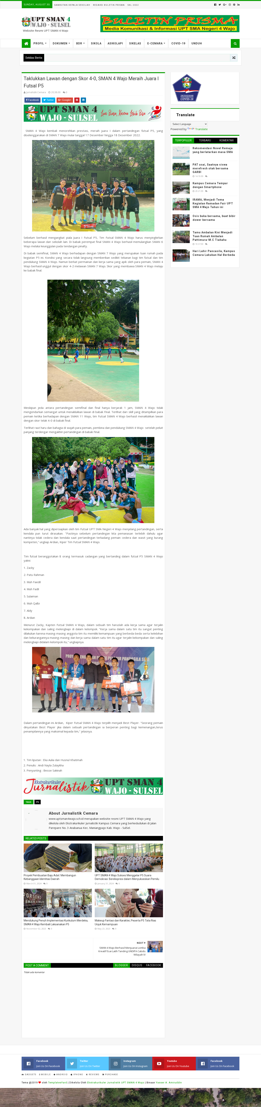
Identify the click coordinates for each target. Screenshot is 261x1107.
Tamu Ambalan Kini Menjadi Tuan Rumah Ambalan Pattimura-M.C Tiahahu (213, 236)
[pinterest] (234, 4)
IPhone (78, 1074)
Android (62, 1074)
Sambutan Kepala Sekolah (72, 5)
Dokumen (60, 43)
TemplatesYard (57, 1082)
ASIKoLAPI (115, 43)
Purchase (111, 1074)
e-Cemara (155, 43)
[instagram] (230, 4)
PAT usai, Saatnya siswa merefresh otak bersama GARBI (210, 168)
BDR (79, 43)
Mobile (45, 1074)
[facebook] (215, 4)
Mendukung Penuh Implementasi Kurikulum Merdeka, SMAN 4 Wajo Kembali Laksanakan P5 (56, 922)
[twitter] (220, 4)
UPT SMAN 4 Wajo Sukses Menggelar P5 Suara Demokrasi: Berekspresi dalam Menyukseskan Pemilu (127, 877)
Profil (38, 43)
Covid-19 (178, 43)
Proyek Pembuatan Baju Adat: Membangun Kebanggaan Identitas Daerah (50, 877)
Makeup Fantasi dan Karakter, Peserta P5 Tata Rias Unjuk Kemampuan (125, 922)
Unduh (196, 43)
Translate (201, 129)
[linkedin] (238, 4)
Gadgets (30, 1074)
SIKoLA (96, 43)
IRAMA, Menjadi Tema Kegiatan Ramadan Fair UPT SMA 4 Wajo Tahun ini (213, 203)
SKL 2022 (133, 5)
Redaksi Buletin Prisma (109, 5)
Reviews (93, 1074)
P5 (37, 802)
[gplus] (224, 4)
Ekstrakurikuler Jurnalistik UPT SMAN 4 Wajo (115, 1082)
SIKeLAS (135, 43)
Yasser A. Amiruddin (169, 1082)
